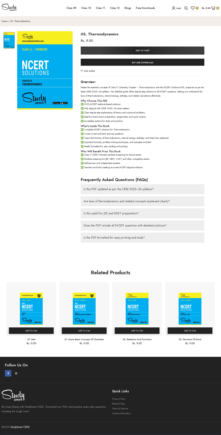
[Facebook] (8, 373)
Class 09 (71, 8)
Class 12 (115, 8)
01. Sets (31, 339)
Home (4, 21)
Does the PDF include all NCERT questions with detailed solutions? (125, 225)
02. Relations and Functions (137, 339)
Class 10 (86, 8)
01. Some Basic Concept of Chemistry (84, 339)
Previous (6, 316)
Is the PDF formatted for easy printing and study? (114, 238)
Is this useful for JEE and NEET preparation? (111, 213)
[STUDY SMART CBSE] (9, 8)
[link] (214, 412)
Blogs (128, 8)
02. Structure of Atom (190, 339)
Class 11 (100, 8)
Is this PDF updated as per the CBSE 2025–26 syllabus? (119, 189)
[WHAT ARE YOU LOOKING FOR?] (186, 8)
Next (214, 316)
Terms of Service (120, 408)
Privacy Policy (118, 398)
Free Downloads (145, 8)
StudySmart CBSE (20, 427)
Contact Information (121, 413)
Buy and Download (142, 62)
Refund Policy (118, 403)
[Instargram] (16, 373)
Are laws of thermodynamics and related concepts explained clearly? (127, 201)
